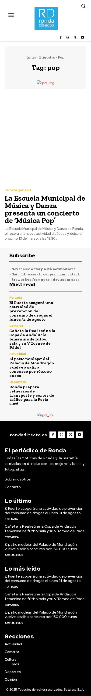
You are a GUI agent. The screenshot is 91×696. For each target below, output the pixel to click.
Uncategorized (18, 190)
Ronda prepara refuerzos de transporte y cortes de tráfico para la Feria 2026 (31, 395)
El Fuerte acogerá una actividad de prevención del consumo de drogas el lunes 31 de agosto (31, 311)
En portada (18, 381)
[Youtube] (82, 37)
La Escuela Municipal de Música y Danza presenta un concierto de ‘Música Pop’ (45, 209)
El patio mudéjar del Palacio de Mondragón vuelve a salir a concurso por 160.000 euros (31, 367)
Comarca (16, 325)
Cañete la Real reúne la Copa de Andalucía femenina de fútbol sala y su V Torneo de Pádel (32, 339)
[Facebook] (60, 37)
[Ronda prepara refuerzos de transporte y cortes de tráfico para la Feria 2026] (71, 391)
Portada (15, 297)
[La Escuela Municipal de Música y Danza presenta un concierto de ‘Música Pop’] (45, 138)
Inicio (31, 57)
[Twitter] (75, 37)
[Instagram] (68, 37)
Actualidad (17, 353)
